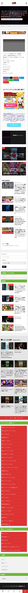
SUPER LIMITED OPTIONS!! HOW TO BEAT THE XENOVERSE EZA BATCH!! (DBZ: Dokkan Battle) (20, 221)
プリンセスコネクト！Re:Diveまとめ (9, 494)
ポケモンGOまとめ (6, 490)
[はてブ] (21, 78)
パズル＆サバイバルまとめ (8, 464)
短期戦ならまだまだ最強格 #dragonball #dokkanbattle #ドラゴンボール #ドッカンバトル (20, 210)
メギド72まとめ (6, 497)
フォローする (18, 137)
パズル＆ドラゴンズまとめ (8, 457)
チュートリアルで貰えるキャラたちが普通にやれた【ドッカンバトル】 (20, 200)
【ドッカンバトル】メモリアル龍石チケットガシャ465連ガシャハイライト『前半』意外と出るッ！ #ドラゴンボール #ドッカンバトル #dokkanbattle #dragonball (7, 373)
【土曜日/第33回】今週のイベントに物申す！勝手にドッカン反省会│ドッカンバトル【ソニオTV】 (21, 391)
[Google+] (16, 78)
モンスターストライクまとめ (8, 450)
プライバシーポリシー (7, 543)
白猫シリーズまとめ (6, 440)
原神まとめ (5, 517)
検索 (4, 266)
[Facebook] (6, 78)
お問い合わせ (5, 540)
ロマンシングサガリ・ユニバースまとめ (10, 467)
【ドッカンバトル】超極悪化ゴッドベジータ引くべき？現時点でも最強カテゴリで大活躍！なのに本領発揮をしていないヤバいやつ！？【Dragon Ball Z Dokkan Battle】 (20, 189)
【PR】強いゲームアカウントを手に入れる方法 (11, 550)
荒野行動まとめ (5, 437)
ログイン (12, 245)
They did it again (18, 318)
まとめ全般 (13, 19)
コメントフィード (5, 566)
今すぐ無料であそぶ (14, 124)
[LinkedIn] (16, 80)
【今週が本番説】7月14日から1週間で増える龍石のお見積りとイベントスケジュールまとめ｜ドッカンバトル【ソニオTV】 (20, 233)
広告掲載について (6, 536)
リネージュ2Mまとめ (7, 500)
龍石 (12, 305)
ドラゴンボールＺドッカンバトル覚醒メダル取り (7, 390)
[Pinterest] (6, 82)
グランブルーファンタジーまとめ (9, 477)
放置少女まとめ (5, 470)
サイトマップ (5, 533)
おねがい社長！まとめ (7, 474)
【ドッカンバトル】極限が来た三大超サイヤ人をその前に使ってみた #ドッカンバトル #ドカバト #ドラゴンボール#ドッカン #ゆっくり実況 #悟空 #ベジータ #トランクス (21, 409)
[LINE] (10, 80)
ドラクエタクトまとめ (7, 480)
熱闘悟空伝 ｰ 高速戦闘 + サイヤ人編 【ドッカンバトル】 (7, 407)
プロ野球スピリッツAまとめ (8, 454)
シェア (8, 592)
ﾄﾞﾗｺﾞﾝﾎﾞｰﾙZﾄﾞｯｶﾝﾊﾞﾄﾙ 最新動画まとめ (17, 586)
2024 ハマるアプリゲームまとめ (9, 427)
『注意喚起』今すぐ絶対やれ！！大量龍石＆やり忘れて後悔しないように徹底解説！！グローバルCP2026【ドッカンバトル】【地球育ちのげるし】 (20, 310)
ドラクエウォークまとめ (7, 444)
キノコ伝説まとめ (6, 434)
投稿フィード (4, 562)
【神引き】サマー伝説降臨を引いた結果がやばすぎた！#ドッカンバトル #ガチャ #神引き (20, 299)
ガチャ (12, 296)
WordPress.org (4, 569)
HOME (3, 26)
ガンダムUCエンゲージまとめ (8, 514)
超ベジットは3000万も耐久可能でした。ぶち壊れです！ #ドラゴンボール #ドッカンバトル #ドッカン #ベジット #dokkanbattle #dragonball (20, 289)
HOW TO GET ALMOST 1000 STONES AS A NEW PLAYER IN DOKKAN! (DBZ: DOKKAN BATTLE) (20, 328)
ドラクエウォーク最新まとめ (8, 520)
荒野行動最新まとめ (6, 524)
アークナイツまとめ (6, 447)
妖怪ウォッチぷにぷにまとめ (8, 507)
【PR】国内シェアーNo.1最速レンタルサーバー (11, 546)
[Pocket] (5, 80)
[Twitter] (11, 78)
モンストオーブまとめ (7, 510)
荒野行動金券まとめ (6, 504)
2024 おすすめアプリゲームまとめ (9, 430)
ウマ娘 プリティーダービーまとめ (9, 484)
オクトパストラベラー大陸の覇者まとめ (10, 487)
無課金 (12, 325)
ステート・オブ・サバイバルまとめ (9, 460)
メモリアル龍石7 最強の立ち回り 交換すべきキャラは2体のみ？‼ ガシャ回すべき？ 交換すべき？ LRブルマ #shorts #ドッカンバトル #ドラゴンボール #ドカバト (21, 373)
